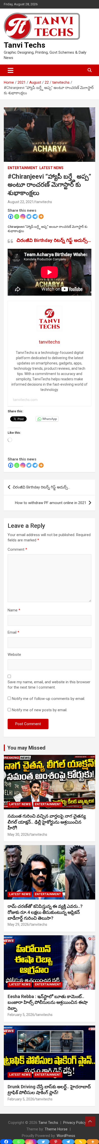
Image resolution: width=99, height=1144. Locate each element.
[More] (41, 216)
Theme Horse (56, 1129)
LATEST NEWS (51, 168)
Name (14, 610)
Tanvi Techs (24, 45)
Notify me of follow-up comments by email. (48, 698)
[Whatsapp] (16, 216)
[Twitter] (28, 216)
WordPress (66, 1135)
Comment (17, 549)
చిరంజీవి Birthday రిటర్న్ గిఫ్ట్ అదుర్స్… (53, 240)
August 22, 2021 (21, 202)
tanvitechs (43, 202)
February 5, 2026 (21, 1015)
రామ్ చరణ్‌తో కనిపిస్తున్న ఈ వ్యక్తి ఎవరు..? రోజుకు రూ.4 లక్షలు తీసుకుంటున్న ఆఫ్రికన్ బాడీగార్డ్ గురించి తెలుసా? (45, 912)
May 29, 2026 (18, 924)
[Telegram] (35, 216)
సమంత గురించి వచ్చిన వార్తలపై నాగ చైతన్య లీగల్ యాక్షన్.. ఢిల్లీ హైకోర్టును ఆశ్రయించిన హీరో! (47, 821)
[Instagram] (22, 216)
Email (13, 632)
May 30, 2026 (18, 834)
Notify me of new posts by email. (39, 710)
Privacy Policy (74, 1122)
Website (14, 654)
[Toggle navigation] (10, 70)
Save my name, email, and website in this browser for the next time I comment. (49, 685)
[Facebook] (10, 216)
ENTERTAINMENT (23, 168)
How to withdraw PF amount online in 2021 (50, 503)
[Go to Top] (90, 1121)
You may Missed (26, 748)
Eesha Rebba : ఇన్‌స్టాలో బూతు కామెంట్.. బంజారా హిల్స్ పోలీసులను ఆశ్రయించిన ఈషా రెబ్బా (48, 1002)
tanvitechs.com (25, 400)
